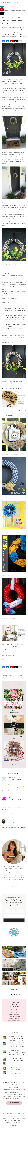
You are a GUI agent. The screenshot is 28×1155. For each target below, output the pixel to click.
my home (10, 17)
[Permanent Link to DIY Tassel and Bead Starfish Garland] (14, 734)
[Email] (20, 41)
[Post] (16, 41)
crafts (7, 10)
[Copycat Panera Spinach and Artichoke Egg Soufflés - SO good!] (8, 952)
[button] (25, 3)
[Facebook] (9, 994)
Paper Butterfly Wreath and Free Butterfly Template (14, 711)
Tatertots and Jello (13, 3)
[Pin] (11, 41)
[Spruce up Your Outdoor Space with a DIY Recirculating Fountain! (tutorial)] (20, 952)
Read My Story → (14, 1102)
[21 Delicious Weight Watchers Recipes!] (20, 978)
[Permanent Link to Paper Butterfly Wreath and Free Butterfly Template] (14, 708)
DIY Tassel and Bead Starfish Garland (14, 737)
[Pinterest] (14, 994)
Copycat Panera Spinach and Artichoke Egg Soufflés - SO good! (16, 1038)
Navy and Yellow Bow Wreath (10, 498)
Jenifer (10, 777)
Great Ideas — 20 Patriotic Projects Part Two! (8, 675)
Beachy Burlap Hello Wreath (10, 454)
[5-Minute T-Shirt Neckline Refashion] (20, 965)
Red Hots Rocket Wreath (9, 618)
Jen (9, 820)
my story (8, 86)
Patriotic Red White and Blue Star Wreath (14, 763)
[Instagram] (17, 994)
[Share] (3, 41)
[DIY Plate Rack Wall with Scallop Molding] (8, 978)
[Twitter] (11, 994)
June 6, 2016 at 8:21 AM (14, 799)
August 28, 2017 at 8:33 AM (15, 822)
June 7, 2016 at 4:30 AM (14, 779)
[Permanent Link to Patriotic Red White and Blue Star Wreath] (14, 760)
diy (6, 17)
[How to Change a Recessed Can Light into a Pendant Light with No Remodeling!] (8, 965)
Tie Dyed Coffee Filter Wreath (10, 532)
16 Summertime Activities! (21, 674)
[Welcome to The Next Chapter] (14, 1083)
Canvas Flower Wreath (8, 575)
